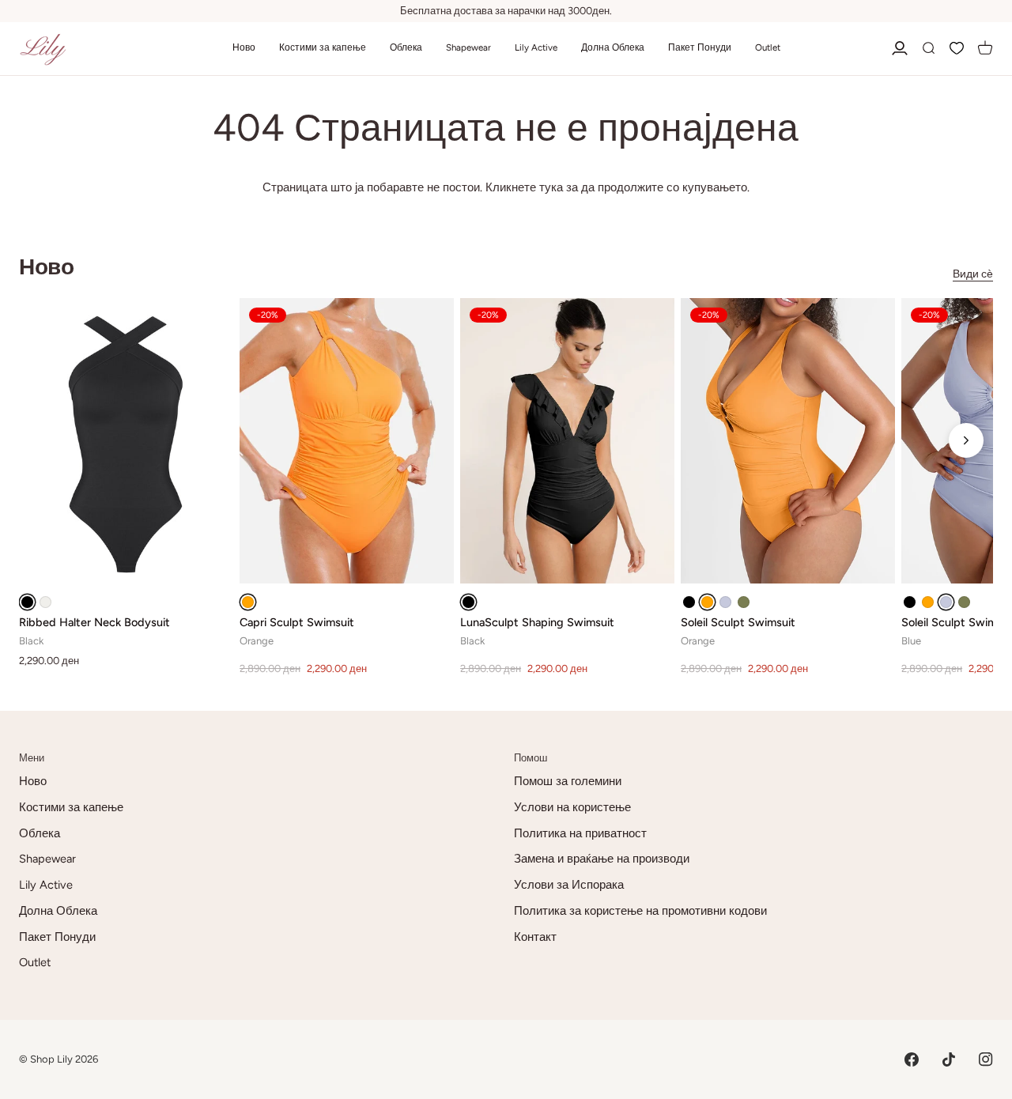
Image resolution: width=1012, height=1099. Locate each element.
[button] (244, 48)
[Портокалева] (248, 602)
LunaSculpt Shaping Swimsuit (537, 622)
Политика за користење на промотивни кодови (640, 911)
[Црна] (27, 602)
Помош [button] (530, 758)
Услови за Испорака (569, 885)
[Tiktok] (948, 1059)
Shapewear (47, 859)
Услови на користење (572, 807)
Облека (39, 833)
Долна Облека (58, 911)
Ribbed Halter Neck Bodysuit (94, 622)
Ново (33, 781)
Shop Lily (51, 1059)
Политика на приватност (580, 833)
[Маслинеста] (744, 602)
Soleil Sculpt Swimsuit (738, 622)
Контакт (535, 937)
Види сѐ (973, 274)
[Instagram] (986, 1059)
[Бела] (45, 602)
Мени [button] (31, 758)
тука (551, 187)
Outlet (35, 962)
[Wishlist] (956, 48)
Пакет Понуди (57, 937)
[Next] (966, 440)
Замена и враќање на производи (601, 859)
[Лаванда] (725, 602)
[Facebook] (911, 1059)
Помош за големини (567, 781)
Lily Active (46, 885)
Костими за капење (71, 807)
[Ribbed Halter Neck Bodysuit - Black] (126, 440)
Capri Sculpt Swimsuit (297, 622)
